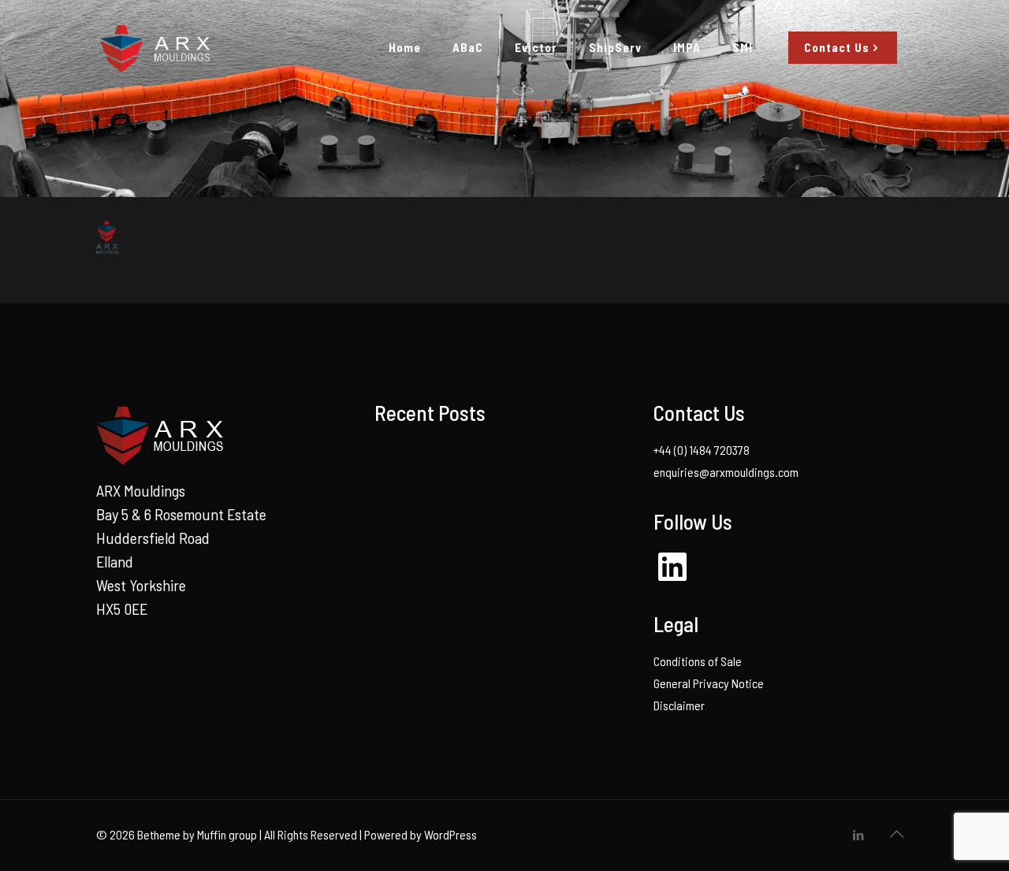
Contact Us (836, 47)
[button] (107, 237)
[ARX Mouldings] (153, 47)
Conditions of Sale (697, 660)
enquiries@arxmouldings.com (726, 471)
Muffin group (227, 834)
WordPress (450, 834)
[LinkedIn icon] (858, 835)
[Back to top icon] (896, 833)
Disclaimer (679, 705)
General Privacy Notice (708, 683)
